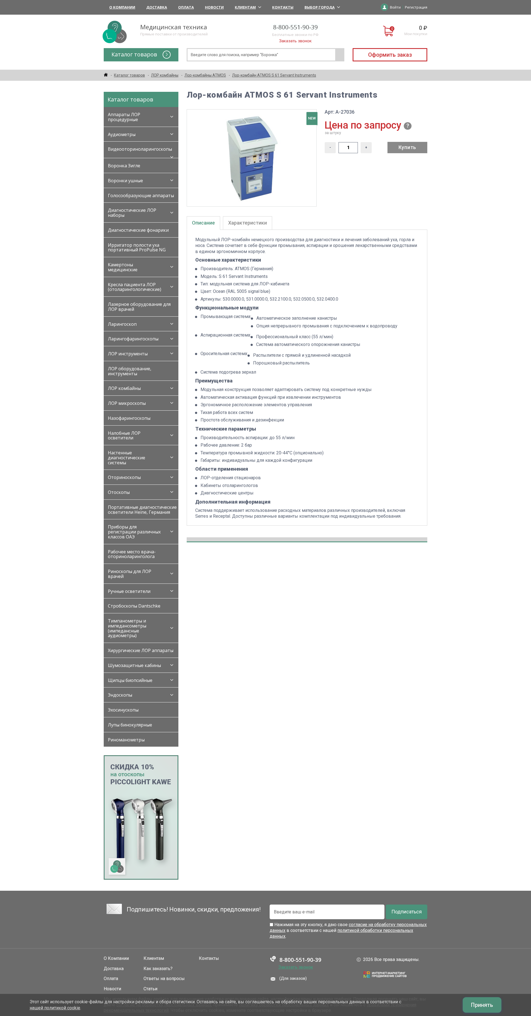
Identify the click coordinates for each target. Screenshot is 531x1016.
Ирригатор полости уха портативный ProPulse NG (137, 247)
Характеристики (247, 223)
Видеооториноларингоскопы (140, 149)
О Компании (122, 7)
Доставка (156, 7)
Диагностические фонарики (138, 230)
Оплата (186, 7)
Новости (214, 7)
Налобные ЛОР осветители (124, 435)
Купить (407, 147)
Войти (395, 7)
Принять (482, 1005)
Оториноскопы (124, 477)
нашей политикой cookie (55, 1007)
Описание (203, 223)
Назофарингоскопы (129, 418)
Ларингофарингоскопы (133, 339)
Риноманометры (126, 740)
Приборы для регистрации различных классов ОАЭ (134, 532)
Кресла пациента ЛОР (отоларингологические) (134, 287)
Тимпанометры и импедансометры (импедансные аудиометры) (127, 628)
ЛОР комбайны (124, 388)
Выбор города (319, 7)
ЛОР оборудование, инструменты (129, 371)
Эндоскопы (120, 695)
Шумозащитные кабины (134, 665)
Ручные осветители (129, 591)
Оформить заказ (390, 54)
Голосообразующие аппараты (141, 195)
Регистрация (416, 7)
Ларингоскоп (122, 324)
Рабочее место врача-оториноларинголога (132, 554)
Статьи (150, 988)
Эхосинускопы (123, 710)
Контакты (282, 7)
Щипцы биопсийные (130, 680)
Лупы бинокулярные (130, 725)
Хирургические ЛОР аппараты (140, 650)
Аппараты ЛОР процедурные (124, 117)
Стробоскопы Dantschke (134, 606)
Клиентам (245, 7)
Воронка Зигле (124, 166)
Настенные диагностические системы (126, 458)
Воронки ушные (125, 181)
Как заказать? (158, 968)
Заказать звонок (295, 40)
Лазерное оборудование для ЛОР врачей (139, 306)
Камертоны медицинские (122, 267)
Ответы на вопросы (164, 978)
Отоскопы (119, 492)
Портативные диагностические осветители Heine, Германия (142, 509)
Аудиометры (122, 134)
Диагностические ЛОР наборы (132, 212)
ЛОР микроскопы (127, 403)
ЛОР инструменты (128, 354)
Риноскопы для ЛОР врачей (129, 573)
